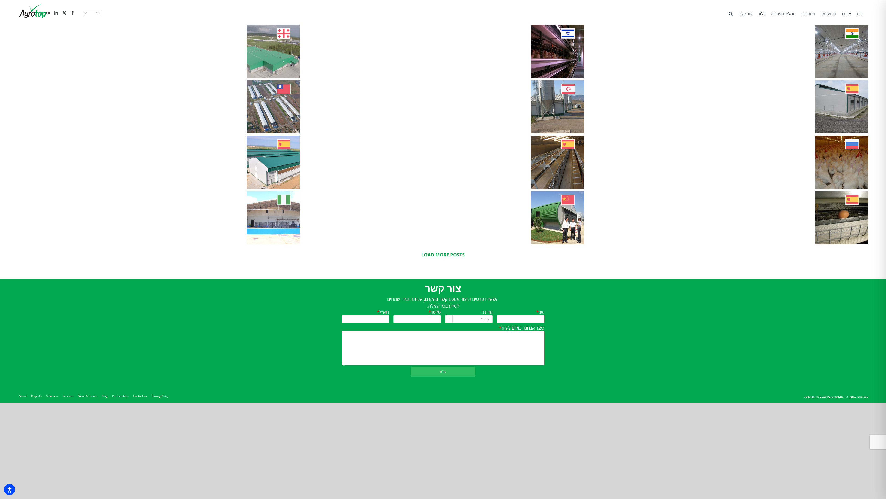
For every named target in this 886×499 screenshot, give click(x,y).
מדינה (486, 312)
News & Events (87, 396)
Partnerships (120, 396)
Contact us (140, 396)
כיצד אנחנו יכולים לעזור (521, 328)
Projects (36, 396)
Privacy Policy (160, 396)
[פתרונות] (841, 51)
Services (68, 396)
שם (540, 312)
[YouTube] (48, 13)
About (23, 396)
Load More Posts (443, 255)
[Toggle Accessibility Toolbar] (9, 490)
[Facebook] (73, 13)
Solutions (52, 396)
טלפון (434, 312)
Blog (105, 396)
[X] (64, 13)
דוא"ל (382, 312)
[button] (731, 13)
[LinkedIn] (56, 13)
